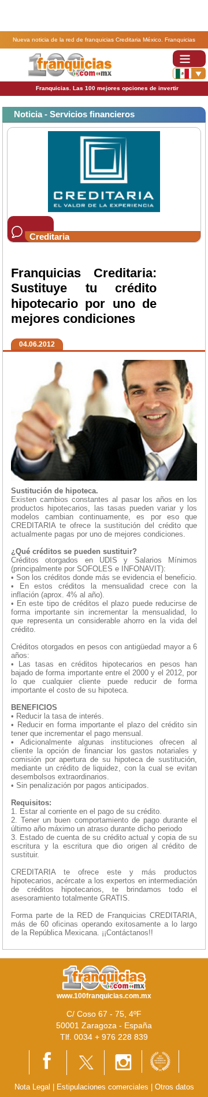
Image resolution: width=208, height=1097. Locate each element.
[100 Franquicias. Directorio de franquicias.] (69, 64)
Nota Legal (32, 1087)
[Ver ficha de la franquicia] (103, 171)
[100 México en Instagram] (123, 1062)
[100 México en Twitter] (85, 1062)
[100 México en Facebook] (48, 1061)
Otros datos (174, 1087)
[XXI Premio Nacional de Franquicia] (160, 1061)
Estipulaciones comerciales (104, 1087)
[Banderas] (189, 73)
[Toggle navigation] (189, 58)
